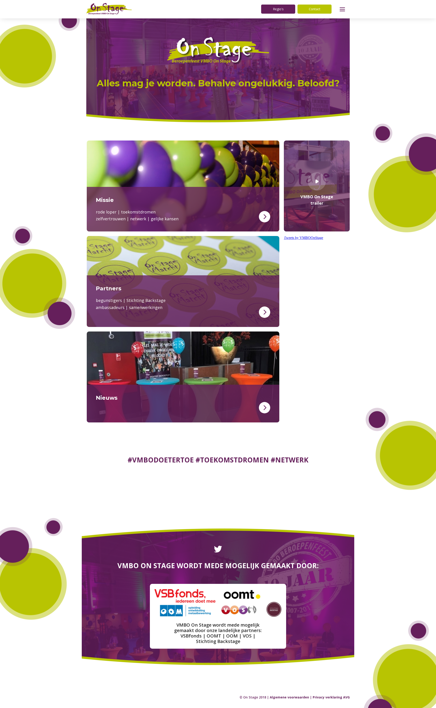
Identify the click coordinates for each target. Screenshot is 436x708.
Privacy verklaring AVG (331, 697)
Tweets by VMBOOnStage (303, 238)
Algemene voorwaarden (289, 697)
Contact (314, 9)
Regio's (278, 9)
